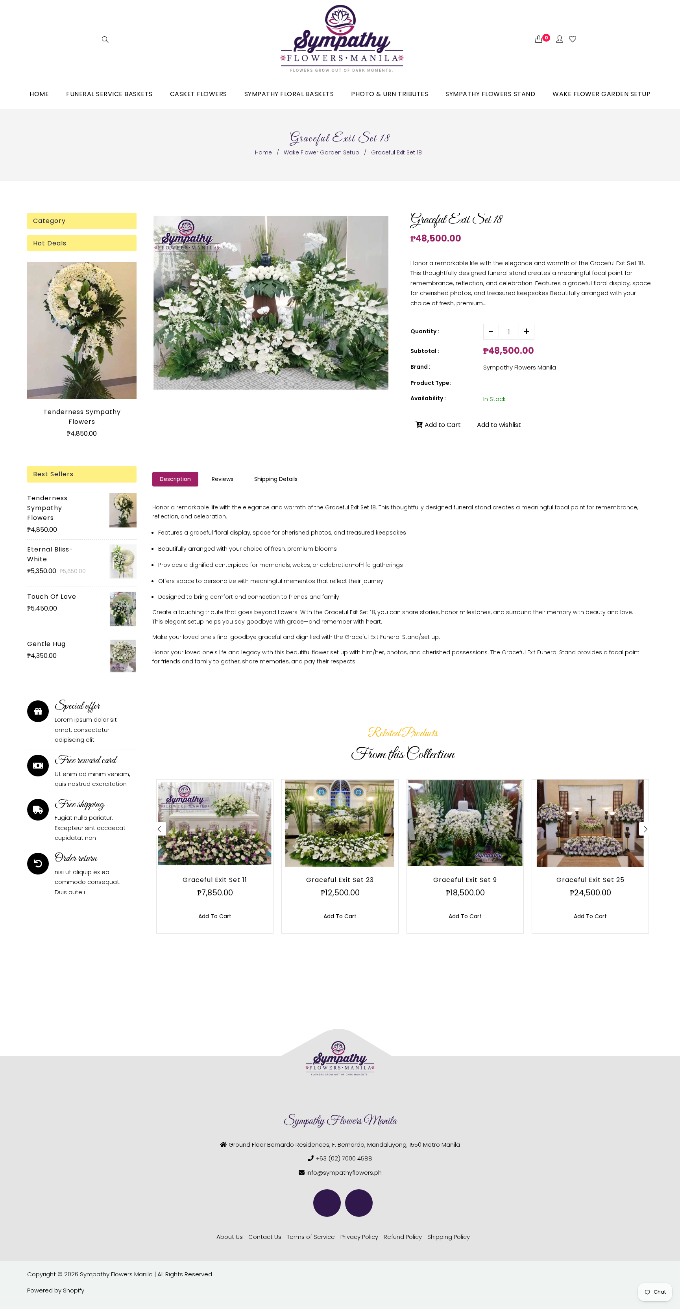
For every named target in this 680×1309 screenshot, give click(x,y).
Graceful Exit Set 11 (215, 879)
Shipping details (276, 479)
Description (175, 479)
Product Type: (430, 383)
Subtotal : (424, 351)
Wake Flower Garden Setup (321, 152)
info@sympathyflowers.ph (344, 1172)
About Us (229, 1237)
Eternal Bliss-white (50, 554)
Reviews (222, 479)
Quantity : (424, 331)
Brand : (420, 367)
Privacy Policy (359, 1237)
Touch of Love (51, 596)
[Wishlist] (572, 40)
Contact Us (264, 1237)
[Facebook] (327, 1203)
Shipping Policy (448, 1237)
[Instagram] (359, 1203)
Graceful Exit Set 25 (590, 879)
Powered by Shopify (55, 1290)
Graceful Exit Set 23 (340, 879)
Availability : (428, 398)
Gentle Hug (46, 643)
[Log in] (559, 40)
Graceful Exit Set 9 (465, 879)
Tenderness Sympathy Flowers (82, 416)
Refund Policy (403, 1237)
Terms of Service (311, 1237)
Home (263, 152)
